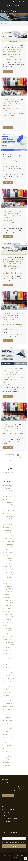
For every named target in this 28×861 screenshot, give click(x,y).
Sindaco (6, 812)
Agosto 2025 (8, 519)
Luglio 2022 (8, 622)
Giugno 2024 (8, 558)
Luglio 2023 (8, 589)
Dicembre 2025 (9, 507)
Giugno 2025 (8, 524)
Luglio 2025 (8, 521)
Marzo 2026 (8, 499)
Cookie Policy (19, 855)
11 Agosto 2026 (9, 45)
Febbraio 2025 (9, 535)
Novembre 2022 (9, 611)
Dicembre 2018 (9, 743)
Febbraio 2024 (9, 569)
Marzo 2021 (8, 667)
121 (10, 460)
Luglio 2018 (8, 757)
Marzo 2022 (8, 633)
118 (20, 457)
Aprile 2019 (8, 731)
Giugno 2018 (8, 759)
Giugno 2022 (8, 625)
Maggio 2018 (8, 762)
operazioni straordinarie (9, 51)
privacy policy (20, 842)
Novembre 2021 (9, 645)
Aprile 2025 (8, 530)
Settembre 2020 (9, 684)
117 (16, 457)
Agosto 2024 (8, 552)
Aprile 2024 (8, 563)
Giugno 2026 (8, 491)
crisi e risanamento (8, 49)
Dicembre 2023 (9, 575)
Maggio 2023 (8, 594)
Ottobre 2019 (8, 715)
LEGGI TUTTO (8, 795)
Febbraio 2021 (9, 670)
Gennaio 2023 (8, 605)
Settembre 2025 (9, 516)
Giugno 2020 (8, 692)
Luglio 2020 (8, 689)
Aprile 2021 (8, 664)
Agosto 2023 (8, 586)
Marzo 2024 (8, 566)
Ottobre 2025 (8, 513)
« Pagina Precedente (8, 454)
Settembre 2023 (9, 583)
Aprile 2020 (8, 698)
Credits (15, 857)
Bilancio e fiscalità (9, 815)
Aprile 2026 (8, 496)
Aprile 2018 (8, 765)
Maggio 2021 (8, 661)
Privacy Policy (7, 855)
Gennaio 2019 (8, 740)
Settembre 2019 (9, 717)
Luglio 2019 (8, 723)
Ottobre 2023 (8, 580)
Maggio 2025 (8, 527)
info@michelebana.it (15, 5)
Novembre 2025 (9, 510)
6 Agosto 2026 (9, 211)
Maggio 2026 (8, 493)
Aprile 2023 (8, 597)
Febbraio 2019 (9, 737)
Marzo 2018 (8, 768)
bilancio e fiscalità (18, 47)
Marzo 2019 (8, 734)
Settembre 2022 (9, 617)
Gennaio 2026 (9, 505)
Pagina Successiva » (17, 460)
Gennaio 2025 (9, 538)
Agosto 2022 (8, 619)
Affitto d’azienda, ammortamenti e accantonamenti (9, 222)
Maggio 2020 (8, 695)
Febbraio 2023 (9, 603)
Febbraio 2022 (9, 636)
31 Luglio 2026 (9, 424)
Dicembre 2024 (9, 541)
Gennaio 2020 (9, 706)
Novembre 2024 (9, 544)
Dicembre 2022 (9, 608)
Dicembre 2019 (9, 709)
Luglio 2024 (8, 555)
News (6, 478)
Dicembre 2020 (9, 675)
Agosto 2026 (8, 485)
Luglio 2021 (8, 656)
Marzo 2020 (8, 701)
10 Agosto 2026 (9, 99)
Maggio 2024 (8, 561)
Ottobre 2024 (9, 547)
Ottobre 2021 (8, 647)
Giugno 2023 (8, 591)
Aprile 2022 (8, 631)
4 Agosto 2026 (9, 313)
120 (6, 460)
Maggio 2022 (8, 628)
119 (23, 457)
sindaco (19, 51)
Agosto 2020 (8, 687)
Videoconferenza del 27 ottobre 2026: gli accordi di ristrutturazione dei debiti (13, 57)
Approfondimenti (8, 101)
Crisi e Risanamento (9, 809)
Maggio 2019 (8, 729)
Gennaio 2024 (9, 572)
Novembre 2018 (9, 745)
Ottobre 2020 (9, 681)
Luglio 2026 (8, 488)
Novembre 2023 (9, 577)
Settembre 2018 (9, 751)
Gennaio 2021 (8, 673)
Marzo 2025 (8, 533)
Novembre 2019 (9, 712)
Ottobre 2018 (8, 748)
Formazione (7, 821)
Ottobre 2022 (8, 614)
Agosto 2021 (8, 653)
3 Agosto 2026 (9, 368)
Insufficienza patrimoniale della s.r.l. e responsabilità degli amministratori (12, 327)
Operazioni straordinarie (10, 818)
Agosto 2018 (8, 754)
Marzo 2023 (8, 600)
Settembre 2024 (9, 549)
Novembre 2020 (9, 678)
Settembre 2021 (9, 650)
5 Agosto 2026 (9, 257)
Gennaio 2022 (8, 639)
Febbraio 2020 (9, 703)
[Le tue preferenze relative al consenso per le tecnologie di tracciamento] (25, 858)
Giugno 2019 (8, 726)
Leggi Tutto (7, 71)
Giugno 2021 (8, 659)
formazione (17, 49)
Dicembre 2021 (9, 642)
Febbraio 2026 (9, 502)
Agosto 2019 (8, 720)
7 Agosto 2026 (9, 155)
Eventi (5, 47)
